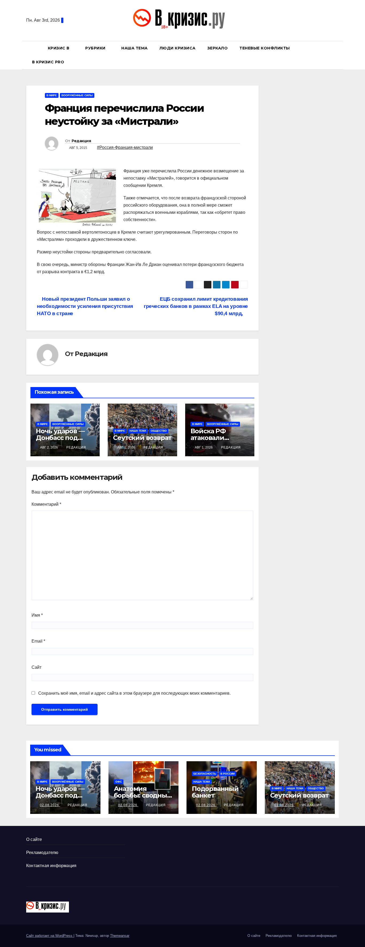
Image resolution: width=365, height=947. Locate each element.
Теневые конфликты (264, 48)
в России (227, 773)
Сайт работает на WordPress (49, 936)
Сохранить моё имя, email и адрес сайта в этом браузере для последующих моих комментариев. (134, 693)
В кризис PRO (48, 62)
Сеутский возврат (142, 438)
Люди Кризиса (178, 48)
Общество (159, 430)
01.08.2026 (284, 805)
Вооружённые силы (77, 95)
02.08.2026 (50, 805)
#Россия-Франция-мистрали (125, 147)
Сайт (36, 667)
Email (38, 641)
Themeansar (119, 936)
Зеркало (217, 48)
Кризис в (59, 48)
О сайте (34, 839)
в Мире (51, 95)
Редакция (81, 140)
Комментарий (46, 504)
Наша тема (134, 48)
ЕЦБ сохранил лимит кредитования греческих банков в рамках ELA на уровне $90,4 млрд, (196, 306)
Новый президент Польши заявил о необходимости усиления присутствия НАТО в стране (85, 306)
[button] (337, 55)
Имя (37, 615)
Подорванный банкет (215, 792)
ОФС (118, 781)
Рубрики (96, 48)
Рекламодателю (42, 852)
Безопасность (204, 773)
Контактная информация (51, 865)
